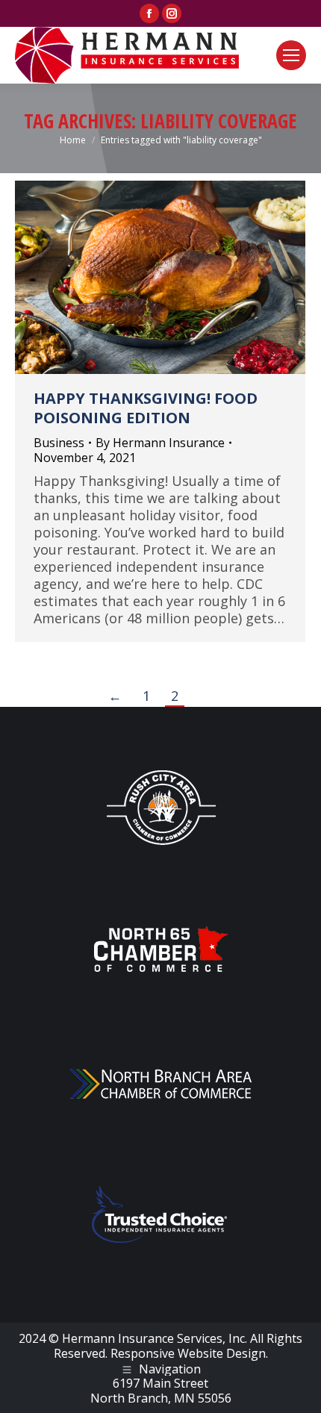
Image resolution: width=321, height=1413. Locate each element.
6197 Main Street (160, 1383)
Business (59, 442)
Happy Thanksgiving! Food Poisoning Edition (146, 408)
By (160, 442)
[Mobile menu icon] (291, 55)
